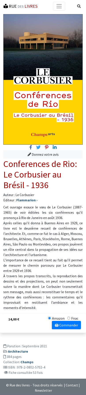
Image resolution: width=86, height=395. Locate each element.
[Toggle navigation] (59, 6)
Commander (68, 325)
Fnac (74, 318)
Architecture (18, 351)
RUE (22, 6)
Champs (27, 362)
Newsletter (43, 390)
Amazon (58, 318)
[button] (79, 6)
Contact (72, 385)
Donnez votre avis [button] (45, 154)
